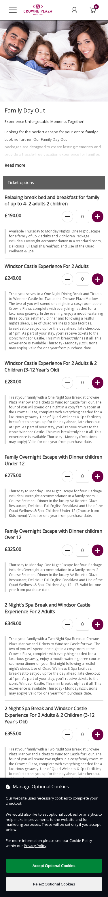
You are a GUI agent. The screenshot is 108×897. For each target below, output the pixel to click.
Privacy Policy (35, 845)
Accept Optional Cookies (54, 865)
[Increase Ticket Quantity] (97, 217)
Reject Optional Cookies (54, 884)
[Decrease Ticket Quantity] (67, 217)
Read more (15, 165)
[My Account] (74, 10)
